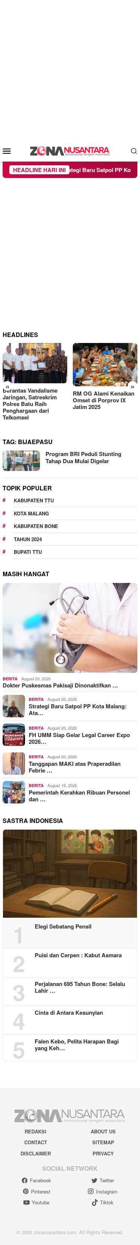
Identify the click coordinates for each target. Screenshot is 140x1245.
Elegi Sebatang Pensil (63, 926)
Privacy (103, 1153)
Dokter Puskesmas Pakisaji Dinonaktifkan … (60, 685)
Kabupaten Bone (36, 526)
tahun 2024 (28, 539)
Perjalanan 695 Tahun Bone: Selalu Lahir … (80, 987)
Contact (35, 1142)
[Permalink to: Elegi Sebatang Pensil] (70, 874)
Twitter (107, 1180)
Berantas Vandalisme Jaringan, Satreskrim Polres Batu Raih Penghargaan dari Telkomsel (30, 404)
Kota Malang (31, 513)
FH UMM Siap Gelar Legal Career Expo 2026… (79, 738)
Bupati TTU (28, 551)
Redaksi (35, 1131)
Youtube (40, 1202)
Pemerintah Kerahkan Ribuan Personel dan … (79, 795)
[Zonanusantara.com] (70, 150)
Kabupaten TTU (34, 500)
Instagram (107, 1191)
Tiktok (106, 1202)
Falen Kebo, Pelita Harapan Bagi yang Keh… (77, 1044)
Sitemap (103, 1142)
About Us (103, 1131)
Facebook (40, 1180)
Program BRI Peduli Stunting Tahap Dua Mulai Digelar (83, 457)
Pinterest (40, 1191)
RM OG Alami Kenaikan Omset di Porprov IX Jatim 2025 (103, 400)
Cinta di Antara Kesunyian (69, 1012)
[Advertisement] (70, 70)
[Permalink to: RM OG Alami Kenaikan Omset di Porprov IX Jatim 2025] (105, 364)
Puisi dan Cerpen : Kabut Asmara (78, 955)
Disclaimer (36, 1153)
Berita (10, 678)
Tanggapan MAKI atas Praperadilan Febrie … (75, 767)
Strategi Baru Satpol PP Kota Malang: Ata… (78, 709)
